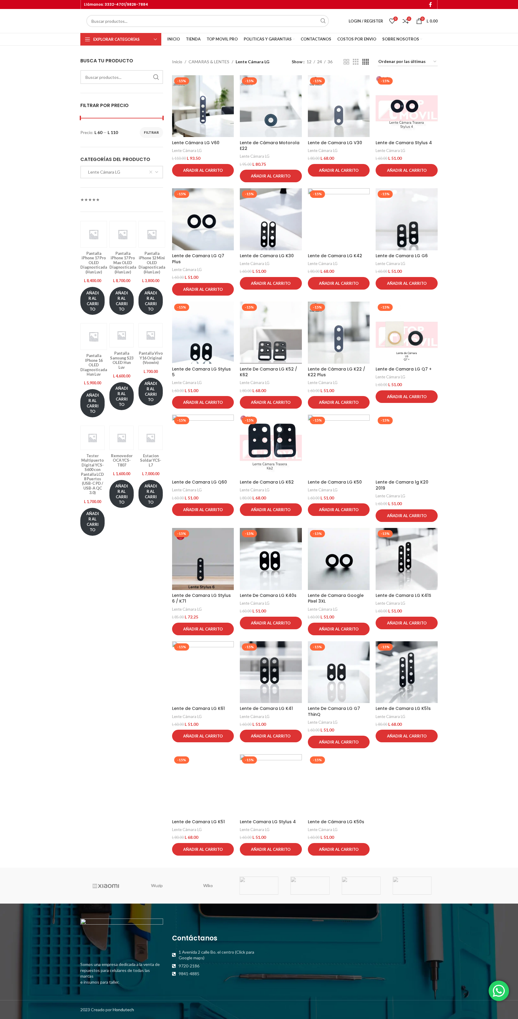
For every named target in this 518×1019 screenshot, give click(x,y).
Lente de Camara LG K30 (267, 256)
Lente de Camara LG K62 (267, 482)
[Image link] (121, 936)
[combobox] (121, 172)
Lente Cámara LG (187, 150)
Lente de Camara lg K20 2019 (402, 485)
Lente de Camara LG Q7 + (404, 369)
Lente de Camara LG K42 (335, 256)
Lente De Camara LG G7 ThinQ (334, 711)
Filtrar (151, 132)
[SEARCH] (323, 21)
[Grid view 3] (356, 62)
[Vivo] (309, 886)
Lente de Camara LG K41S (403, 595)
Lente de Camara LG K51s (403, 708)
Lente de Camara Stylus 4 (404, 143)
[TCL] (412, 886)
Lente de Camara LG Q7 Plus (198, 259)
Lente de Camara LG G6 (402, 256)
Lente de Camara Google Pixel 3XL (336, 598)
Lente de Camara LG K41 (266, 708)
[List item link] (213, 955)
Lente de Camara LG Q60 (199, 482)
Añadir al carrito (92, 301)
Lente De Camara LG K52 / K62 (268, 372)
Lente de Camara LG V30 (335, 143)
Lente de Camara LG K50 (335, 482)
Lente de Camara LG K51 (198, 822)
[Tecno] (360, 886)
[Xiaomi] (105, 886)
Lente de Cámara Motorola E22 (269, 146)
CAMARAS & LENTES (209, 61)
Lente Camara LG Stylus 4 (268, 822)
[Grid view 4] (365, 62)
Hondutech (123, 1009)
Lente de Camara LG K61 (198, 708)
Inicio (177, 61)
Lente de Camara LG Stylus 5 (201, 372)
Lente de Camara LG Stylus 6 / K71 (201, 598)
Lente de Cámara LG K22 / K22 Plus (336, 372)
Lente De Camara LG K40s (268, 595)
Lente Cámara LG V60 (195, 143)
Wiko (208, 885)
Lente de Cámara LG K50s (336, 822)
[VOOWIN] (259, 886)
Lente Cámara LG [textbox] (102, 171)
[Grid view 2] (346, 62)
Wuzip (157, 885)
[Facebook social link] (430, 4)
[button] (203, 170)
